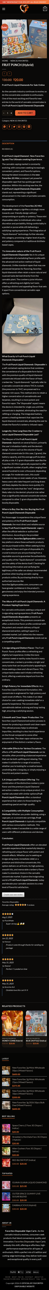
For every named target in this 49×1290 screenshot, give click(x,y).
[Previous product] (9, 74)
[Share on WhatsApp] (4, 127)
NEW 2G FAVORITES (19, 61)
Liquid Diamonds (10, 254)
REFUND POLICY (28, 1279)
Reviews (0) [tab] (7, 149)
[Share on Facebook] (9, 127)
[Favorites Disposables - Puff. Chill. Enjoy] (24, 9)
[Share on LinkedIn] (29, 127)
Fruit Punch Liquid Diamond (15, 156)
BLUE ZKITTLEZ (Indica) (36, 1041)
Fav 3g (21, 1277)
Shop (14, 1277)
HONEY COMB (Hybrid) (12, 1041)
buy (6, 528)
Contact (29, 1277)
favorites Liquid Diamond (14, 720)
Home (5, 61)
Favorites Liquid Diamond (14, 689)
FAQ (38, 1279)
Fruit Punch (35, 251)
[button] (3, 9)
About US (39, 1277)
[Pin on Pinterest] (24, 127)
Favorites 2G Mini (10, 463)
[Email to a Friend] (19, 127)
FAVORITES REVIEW (12, 1279)
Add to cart (25, 113)
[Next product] (4, 74)
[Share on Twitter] (14, 127)
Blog (43, 1279)
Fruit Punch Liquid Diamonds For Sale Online (23, 85)
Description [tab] (8, 143)
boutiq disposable (10, 502)
